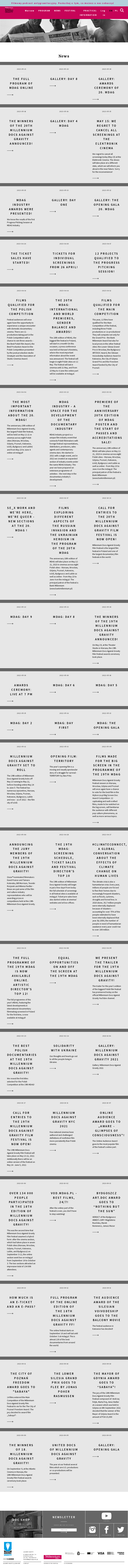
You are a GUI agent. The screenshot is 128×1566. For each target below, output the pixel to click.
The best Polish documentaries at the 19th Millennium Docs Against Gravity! (22, 1059)
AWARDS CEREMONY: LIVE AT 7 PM (21, 689)
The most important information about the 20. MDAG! (21, 411)
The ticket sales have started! (21, 258)
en (111, 10)
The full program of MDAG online (21, 83)
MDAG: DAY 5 (107, 685)
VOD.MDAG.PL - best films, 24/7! (64, 1197)
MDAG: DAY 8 (64, 617)
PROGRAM (44, 10)
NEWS (57, 10)
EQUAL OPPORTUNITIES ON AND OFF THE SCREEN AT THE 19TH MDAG (64, 967)
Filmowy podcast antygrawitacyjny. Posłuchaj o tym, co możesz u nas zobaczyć (63, 3)
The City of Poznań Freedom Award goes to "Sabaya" (21, 1382)
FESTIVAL (70, 10)
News (64, 56)
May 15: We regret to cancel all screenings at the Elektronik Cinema (106, 134)
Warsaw (29, 10)
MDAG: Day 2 (21, 723)
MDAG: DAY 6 (64, 685)
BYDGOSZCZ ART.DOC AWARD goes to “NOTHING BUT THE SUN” (107, 1202)
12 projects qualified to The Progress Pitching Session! (106, 262)
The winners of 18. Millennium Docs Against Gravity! (21, 1454)
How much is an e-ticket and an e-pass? (21, 1302)
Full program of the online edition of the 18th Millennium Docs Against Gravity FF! (64, 1311)
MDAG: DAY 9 (21, 617)
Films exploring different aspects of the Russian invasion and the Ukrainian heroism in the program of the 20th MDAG (64, 530)
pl (116, 10)
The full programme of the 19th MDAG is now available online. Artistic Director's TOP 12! (21, 976)
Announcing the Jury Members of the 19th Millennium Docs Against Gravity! (21, 858)
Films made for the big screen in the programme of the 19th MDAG (107, 765)
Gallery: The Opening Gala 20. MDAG (107, 204)
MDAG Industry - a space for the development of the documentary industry (64, 415)
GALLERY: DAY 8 (64, 79)
